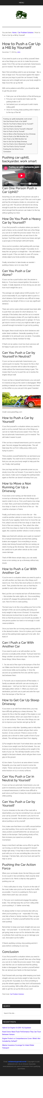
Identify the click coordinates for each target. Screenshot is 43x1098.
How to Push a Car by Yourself (13, 131)
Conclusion (7, 152)
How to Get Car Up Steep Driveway (15, 141)
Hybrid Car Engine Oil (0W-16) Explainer (16, 1028)
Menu (21, 3)
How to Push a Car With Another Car (15, 136)
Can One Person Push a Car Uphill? (15, 121)
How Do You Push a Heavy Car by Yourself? (18, 124)
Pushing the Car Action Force (13, 149)
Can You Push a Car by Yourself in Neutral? (18, 129)
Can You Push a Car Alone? (12, 126)
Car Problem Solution (17, 994)
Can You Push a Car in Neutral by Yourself (17, 144)
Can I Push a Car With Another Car (15, 139)
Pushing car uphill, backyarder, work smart (17, 119)
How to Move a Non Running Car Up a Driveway (19, 134)
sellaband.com (13, 1064)
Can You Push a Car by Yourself (14, 146)
